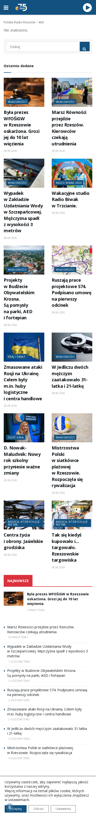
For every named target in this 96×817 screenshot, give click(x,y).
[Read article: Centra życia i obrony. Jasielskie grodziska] (24, 514)
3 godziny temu (19, 738)
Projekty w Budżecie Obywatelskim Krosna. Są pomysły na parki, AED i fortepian (19, 299)
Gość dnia (16, 437)
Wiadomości (17, 102)
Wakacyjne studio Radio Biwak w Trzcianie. (70, 199)
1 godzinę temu (19, 661)
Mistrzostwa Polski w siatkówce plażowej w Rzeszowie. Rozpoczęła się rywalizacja (67, 466)
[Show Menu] (6, 7)
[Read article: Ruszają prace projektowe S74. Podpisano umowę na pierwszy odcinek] (72, 260)
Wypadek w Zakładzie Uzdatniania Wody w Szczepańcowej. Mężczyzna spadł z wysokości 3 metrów (23, 212)
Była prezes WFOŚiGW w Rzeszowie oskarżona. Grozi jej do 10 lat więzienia (21, 127)
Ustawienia (63, 809)
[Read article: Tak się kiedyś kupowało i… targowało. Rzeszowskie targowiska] (72, 514)
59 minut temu (18, 637)
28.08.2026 (10, 151)
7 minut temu (36, 610)
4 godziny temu (19, 758)
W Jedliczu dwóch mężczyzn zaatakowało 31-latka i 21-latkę (70, 376)
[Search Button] (85, 46)
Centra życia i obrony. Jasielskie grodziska (23, 541)
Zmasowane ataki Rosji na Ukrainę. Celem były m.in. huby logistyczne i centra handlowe (23, 382)
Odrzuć (38, 809)
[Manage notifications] (10, 807)
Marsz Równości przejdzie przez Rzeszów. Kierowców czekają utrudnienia (69, 127)
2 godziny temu (19, 680)
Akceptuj (16, 809)
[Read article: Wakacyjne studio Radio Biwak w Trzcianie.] (72, 173)
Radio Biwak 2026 (69, 183)
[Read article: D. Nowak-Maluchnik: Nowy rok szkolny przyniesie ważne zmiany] (24, 427)
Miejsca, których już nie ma (24, 523)
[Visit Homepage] (21, 7)
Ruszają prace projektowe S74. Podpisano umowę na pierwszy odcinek (72, 292)
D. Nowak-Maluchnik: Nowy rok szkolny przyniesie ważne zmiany (22, 460)
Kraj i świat (16, 356)
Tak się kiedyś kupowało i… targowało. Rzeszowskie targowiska (66, 547)
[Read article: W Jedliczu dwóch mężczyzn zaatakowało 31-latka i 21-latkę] (72, 347)
